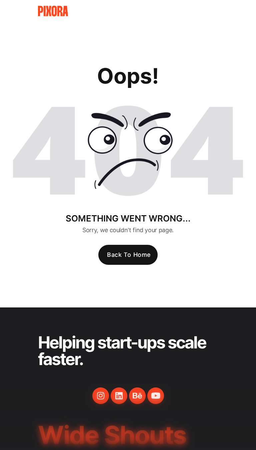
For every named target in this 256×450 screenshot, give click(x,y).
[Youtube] (155, 395)
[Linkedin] (119, 395)
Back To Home (129, 254)
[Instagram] (100, 395)
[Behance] (137, 395)
